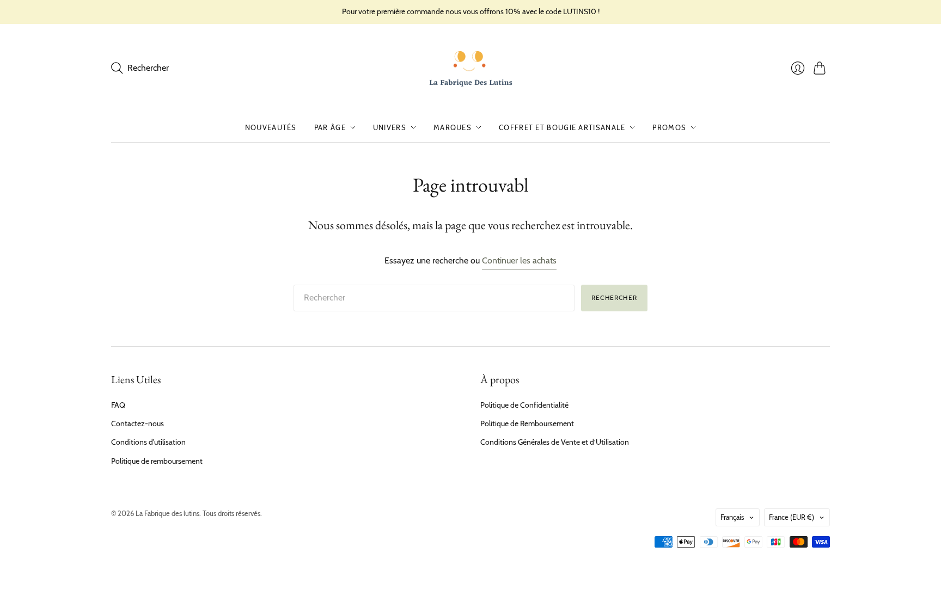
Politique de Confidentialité (524, 405)
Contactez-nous (137, 423)
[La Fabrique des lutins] (471, 68)
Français (732, 517)
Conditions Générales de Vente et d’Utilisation (554, 442)
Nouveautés (271, 127)
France (791, 517)
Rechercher (614, 297)
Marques (452, 127)
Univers (389, 127)
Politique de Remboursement (527, 423)
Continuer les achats (519, 260)
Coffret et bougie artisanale (562, 127)
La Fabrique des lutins (167, 513)
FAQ (118, 405)
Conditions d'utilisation (148, 442)
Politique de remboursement (157, 461)
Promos (669, 127)
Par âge (330, 127)
